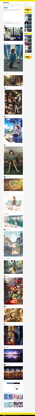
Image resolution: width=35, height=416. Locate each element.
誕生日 (7, 73)
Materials (22, 4)
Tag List (4, 4)
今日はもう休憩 (8, 176)
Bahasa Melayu (30, 0)
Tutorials (16, 4)
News (29, 4)
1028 (6, 306)
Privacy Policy (19, 415)
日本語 (33, 0)
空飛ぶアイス (7, 213)
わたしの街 (7, 275)
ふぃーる (7, 177)
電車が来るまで (8, 116)
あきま (7, 145)
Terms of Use (11, 415)
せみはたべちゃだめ (8, 229)
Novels (13, 4)
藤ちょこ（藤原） (8, 276)
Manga (11, 4)
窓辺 (6, 42)
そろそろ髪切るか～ (8, 258)
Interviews (25, 4)
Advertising (16, 415)
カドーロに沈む (8, 364)
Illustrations (9, 4)
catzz (7, 324)
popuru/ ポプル (8, 26)
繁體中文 (23, 0)
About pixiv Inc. (8, 415)
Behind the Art (19, 4)
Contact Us (13, 415)
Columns (27, 4)
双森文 (7, 214)
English (18, 0)
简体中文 (20, 0)
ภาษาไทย (27, 0)
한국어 (25, 0)
